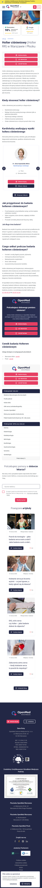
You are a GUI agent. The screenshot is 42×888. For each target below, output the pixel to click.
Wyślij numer (21, 500)
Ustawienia (13, 884)
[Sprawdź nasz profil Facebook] (14, 841)
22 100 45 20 (6, 292)
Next (37, 168)
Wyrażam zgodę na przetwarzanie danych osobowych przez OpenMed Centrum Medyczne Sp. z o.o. (22, 493)
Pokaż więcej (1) (21, 458)
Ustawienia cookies (21, 863)
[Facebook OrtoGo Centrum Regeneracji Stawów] (18, 841)
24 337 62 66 (16, 292)
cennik (18, 356)
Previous (3, 168)
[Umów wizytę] (35, 7)
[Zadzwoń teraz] (39, 7)
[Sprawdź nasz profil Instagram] (22, 841)
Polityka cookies (21, 860)
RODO (8, 495)
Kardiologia (21, 166)
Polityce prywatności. (11, 879)
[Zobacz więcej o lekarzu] (21, 149)
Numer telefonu (9, 487)
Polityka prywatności (32, 493)
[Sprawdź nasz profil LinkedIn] (26, 841)
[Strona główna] (21, 713)
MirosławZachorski (21, 163)
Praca (21, 870)
